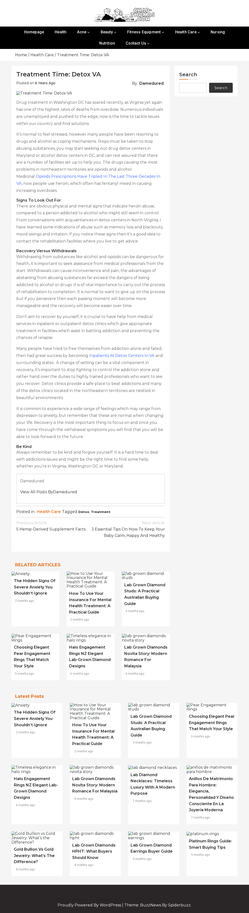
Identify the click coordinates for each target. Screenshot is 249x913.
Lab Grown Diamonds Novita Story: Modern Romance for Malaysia (94, 784)
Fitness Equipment (144, 32)
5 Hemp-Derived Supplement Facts (51, 526)
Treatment (100, 512)
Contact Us (136, 43)
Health (60, 32)
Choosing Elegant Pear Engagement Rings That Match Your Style (212, 722)
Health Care (185, 32)
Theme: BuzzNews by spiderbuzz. (157, 905)
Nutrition (107, 43)
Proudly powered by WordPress (90, 905)
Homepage (34, 32)
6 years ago (45, 83)
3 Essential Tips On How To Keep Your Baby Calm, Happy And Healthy (128, 529)
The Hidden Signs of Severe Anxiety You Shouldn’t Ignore (34, 587)
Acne (81, 32)
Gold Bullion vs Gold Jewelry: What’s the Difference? (34, 855)
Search (188, 74)
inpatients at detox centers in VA (121, 355)
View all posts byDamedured (48, 492)
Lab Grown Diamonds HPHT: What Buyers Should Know (94, 851)
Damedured (151, 83)
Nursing (218, 32)
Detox (83, 512)
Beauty (107, 32)
